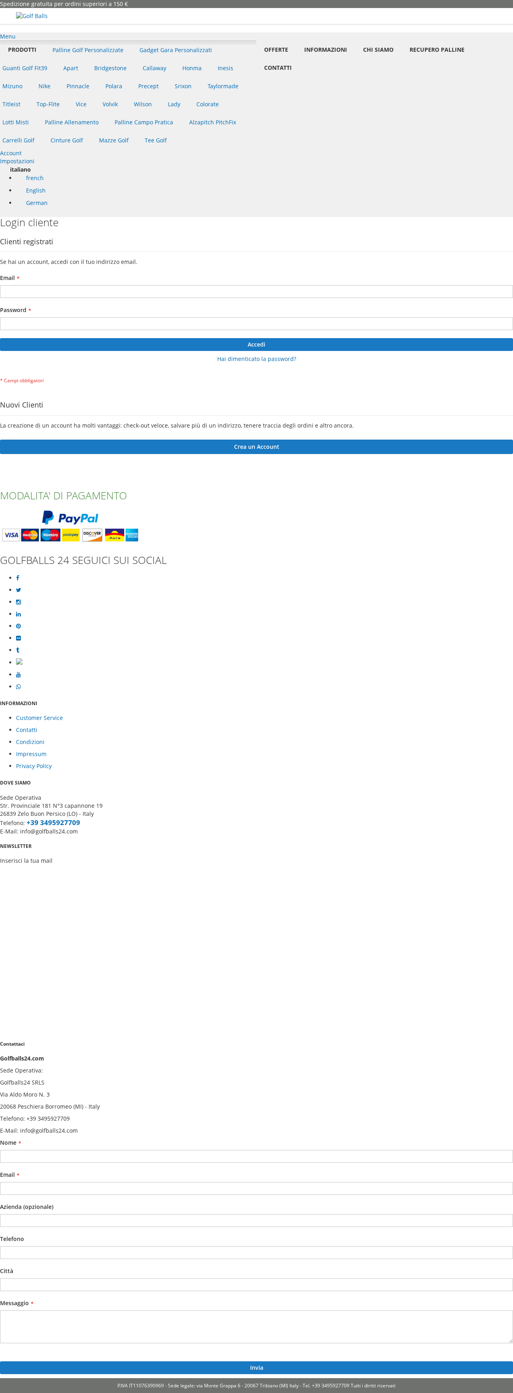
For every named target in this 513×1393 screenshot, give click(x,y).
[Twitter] (18, 590)
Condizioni (30, 742)
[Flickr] (18, 638)
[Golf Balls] (32, 16)
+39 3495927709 (53, 822)
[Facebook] (17, 578)
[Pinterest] (18, 626)
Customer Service (39, 718)
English (35, 190)
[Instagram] (18, 602)
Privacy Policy (34, 766)
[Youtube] (18, 674)
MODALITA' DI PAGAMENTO (63, 496)
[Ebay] (19, 662)
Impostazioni (17, 161)
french (34, 178)
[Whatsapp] (18, 686)
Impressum (31, 754)
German (36, 203)
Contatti (26, 730)
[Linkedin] (18, 614)
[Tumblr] (17, 650)
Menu (8, 36)
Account (11, 153)
